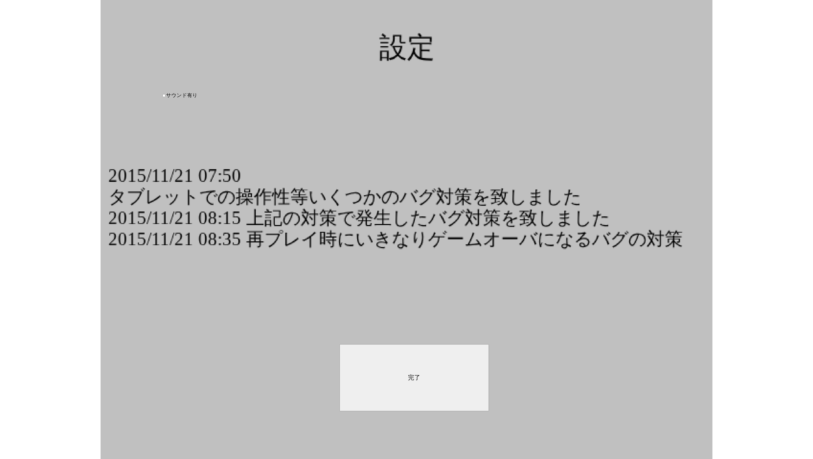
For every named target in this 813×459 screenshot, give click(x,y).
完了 (414, 377)
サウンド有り (182, 95)
